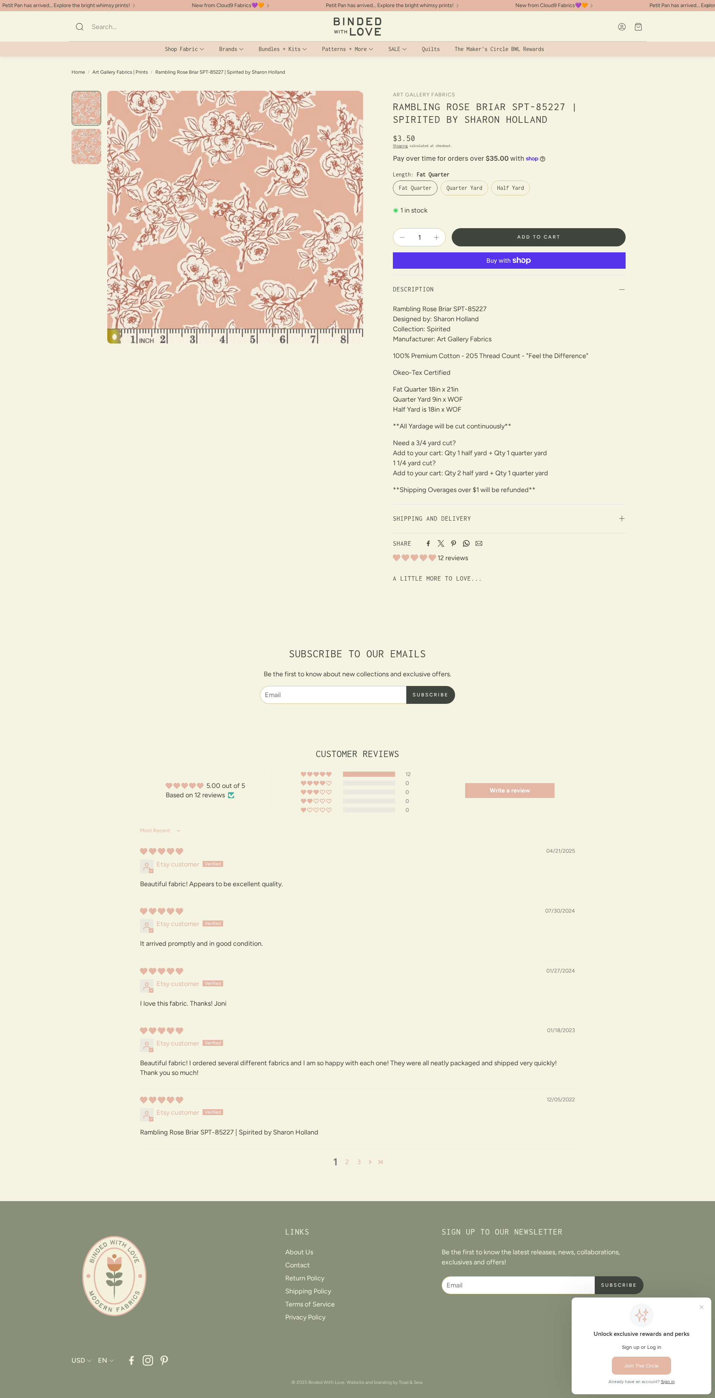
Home (78, 72)
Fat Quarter (415, 188)
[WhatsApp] (466, 543)
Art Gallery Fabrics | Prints (120, 72)
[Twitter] (441, 543)
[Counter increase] (436, 237)
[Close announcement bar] (707, 5)
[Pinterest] (453, 543)
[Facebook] (428, 543)
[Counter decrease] (402, 237)
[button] (125, 27)
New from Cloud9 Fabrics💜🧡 (228, 5)
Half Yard (510, 188)
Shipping (400, 146)
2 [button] (347, 1162)
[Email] (479, 543)
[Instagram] (148, 1360)
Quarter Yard (464, 188)
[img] (161, 852)
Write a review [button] (510, 790)
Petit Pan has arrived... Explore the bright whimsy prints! (66, 5)
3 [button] (359, 1162)
